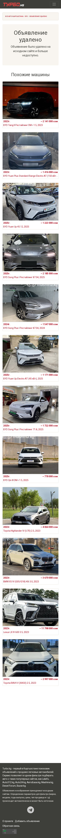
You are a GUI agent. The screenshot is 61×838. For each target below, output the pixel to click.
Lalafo (45, 779)
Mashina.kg (47, 782)
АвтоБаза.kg (33, 782)
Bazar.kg (21, 785)
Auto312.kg (8, 782)
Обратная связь (11, 826)
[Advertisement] (30, 728)
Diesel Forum (9, 785)
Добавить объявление (27, 821)
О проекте (7, 821)
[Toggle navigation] (54, 4)
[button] (5, 100)
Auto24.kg (20, 782)
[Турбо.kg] (13, 4)
